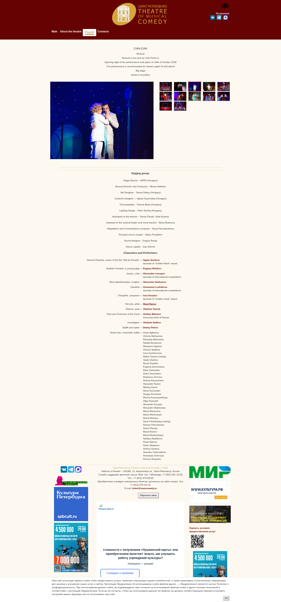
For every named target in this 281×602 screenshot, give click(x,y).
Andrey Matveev (152, 314)
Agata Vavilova (151, 260)
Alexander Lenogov (154, 273)
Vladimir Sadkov (152, 322)
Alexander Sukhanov (154, 282)
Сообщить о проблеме (120, 573)
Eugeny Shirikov (152, 268)
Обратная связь (148, 495)
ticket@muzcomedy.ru (144, 488)
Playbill (89, 32)
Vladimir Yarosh (151, 309)
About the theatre (70, 31)
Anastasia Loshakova (155, 287)
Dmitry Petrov (150, 327)
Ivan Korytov (150, 295)
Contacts (103, 31)
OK (226, 598)
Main (54, 31)
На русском (222, 13)
